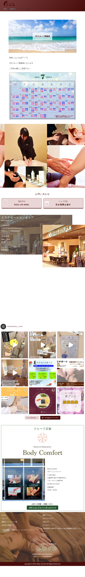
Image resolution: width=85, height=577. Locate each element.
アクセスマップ (47, 525)
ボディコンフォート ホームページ (42, 508)
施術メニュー (47, 515)
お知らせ (45, 522)
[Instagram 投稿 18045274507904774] (14, 372)
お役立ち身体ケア (8, 525)
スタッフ (5, 518)
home (4, 515)
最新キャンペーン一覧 (9, 522)
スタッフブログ (47, 518)
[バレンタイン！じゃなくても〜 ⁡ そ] (42, 400)
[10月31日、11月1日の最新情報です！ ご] (14, 345)
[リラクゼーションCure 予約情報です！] (42, 345)
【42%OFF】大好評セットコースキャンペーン (18, 530)
